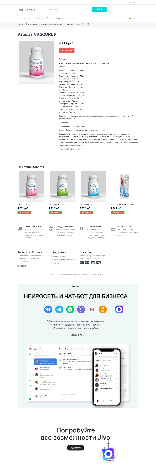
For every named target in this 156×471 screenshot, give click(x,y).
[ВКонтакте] (18, 266)
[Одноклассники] (21, 266)
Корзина (135, 18)
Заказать (68, 50)
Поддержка (60, 18)
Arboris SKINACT (56, 205)
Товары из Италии (27, 9)
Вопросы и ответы (58, 256)
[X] (25, 266)
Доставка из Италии (44, 18)
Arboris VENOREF (25, 205)
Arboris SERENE (86, 205)
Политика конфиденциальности (63, 260)
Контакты (71, 18)
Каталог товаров (27, 18)
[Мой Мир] (23, 266)
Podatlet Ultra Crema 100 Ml (122, 205)
